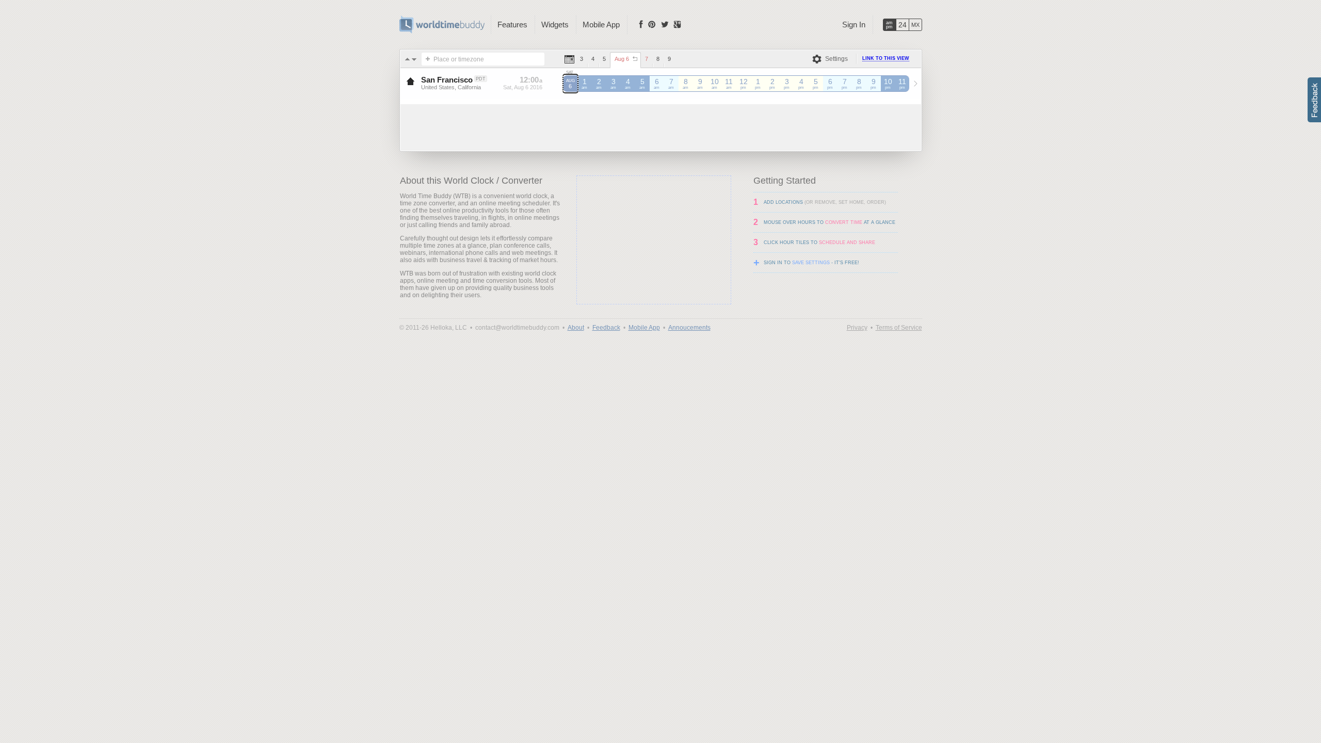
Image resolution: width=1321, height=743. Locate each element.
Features (512, 24)
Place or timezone (458, 59)
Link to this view (885, 58)
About (576, 327)
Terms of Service (899, 327)
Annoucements (689, 327)
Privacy (857, 327)
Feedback (606, 327)
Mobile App (601, 24)
